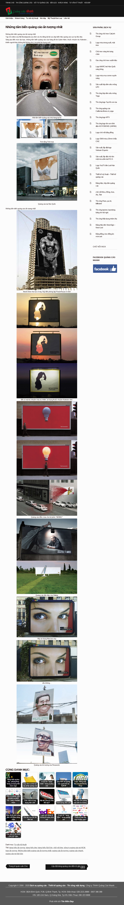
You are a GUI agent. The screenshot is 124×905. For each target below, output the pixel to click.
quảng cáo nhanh (76, 851)
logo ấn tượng (11, 851)
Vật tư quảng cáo (41, 3)
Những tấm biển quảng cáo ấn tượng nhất (34, 851)
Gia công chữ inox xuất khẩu (106, 60)
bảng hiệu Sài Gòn (45, 848)
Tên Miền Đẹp (67, 901)
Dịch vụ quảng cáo (38, 885)
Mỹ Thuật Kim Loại (55, 18)
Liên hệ (67, 18)
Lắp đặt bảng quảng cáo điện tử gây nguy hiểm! (68, 867)
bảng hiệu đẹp (31, 848)
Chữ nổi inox (99, 247)
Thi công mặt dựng (76, 885)
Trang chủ (10, 3)
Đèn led (53, 3)
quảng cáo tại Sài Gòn (14, 854)
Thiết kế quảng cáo (56, 885)
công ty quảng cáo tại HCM (74, 848)
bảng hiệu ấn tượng (17, 848)
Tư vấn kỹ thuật (76, 3)
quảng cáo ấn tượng (60, 851)
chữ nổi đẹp (58, 848)
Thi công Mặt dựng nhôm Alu (106, 219)
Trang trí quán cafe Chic (18, 866)
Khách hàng (63, 3)
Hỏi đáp (87, 3)
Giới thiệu (9, 18)
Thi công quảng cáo (24, 3)
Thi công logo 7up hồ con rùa (106, 102)
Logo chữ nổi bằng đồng (104, 132)
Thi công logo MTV (103, 117)
